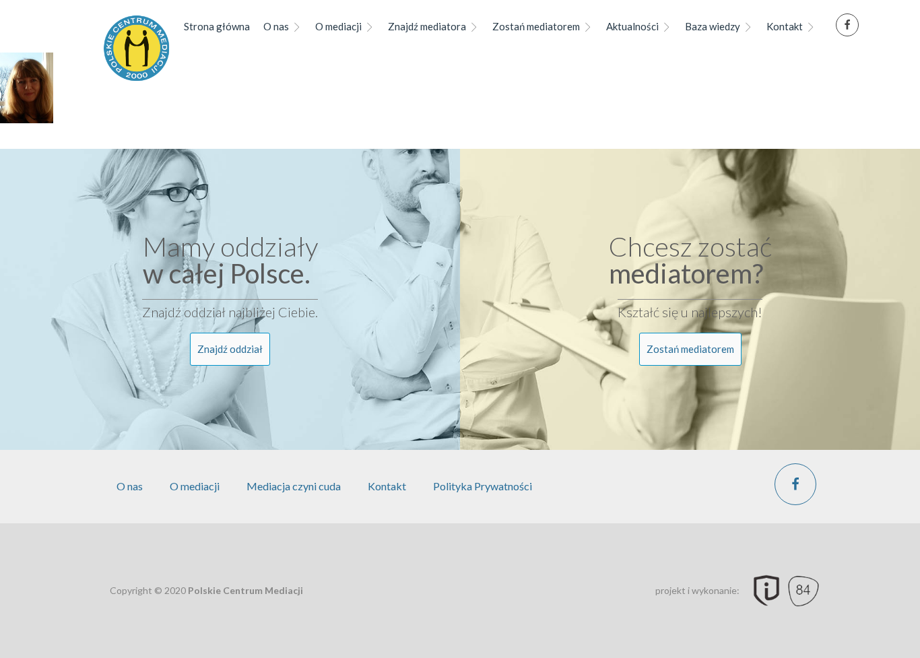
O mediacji (338, 26)
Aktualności (632, 26)
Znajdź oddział (230, 349)
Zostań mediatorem (536, 26)
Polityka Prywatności (482, 486)
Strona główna (217, 26)
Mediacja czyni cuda (294, 486)
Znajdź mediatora (427, 26)
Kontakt (784, 26)
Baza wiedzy (712, 26)
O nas (276, 26)
